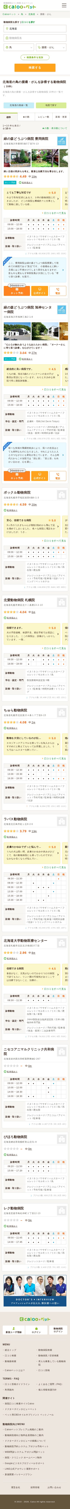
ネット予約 (10, 182)
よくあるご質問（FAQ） (50, 1384)
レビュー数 (44, 117)
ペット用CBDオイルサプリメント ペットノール (29, 1414)
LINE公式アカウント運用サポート (22, 1469)
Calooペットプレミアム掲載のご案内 (24, 1429)
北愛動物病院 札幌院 (19, 600)
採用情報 (35, 1487)
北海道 (31, 14)
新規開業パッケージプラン (18, 1474)
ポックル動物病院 (17, 492)
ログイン (36, 1332)
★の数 (26, 117)
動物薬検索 (10, 1361)
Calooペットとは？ (15, 1370)
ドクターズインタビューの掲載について (25, 1441)
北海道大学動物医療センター (25, 940)
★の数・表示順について (54, 128)
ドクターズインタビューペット (21, 1409)
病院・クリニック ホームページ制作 (23, 1457)
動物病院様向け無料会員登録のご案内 (24, 1435)
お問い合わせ (54, 1487)
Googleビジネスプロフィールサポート (25, 1463)
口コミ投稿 (44, 1370)
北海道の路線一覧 (19, 105)
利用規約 (9, 1389)
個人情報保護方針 (47, 1389)
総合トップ (10, 1350)
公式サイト (40, 293)
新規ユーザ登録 (14, 1332)
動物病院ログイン (58, 1330)
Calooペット (9, 14)
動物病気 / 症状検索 (48, 1355)
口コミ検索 (10, 1355)
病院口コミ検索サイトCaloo (19, 1403)
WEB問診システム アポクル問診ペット (25, 1452)
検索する (35, 67)
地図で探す (51, 105)
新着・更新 (61, 117)
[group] (32, 199)
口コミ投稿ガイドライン (17, 1384)
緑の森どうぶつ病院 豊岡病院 (26, 138)
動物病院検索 (45, 1350)
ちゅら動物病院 (15, 710)
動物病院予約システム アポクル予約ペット (27, 1446)
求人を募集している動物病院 (52, 1363)
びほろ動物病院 (15, 1137)
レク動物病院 (14, 1208)
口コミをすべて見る (55, 213)
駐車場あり (27, 182)
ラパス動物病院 (15, 819)
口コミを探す (28, 22)
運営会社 (15, 1487)
